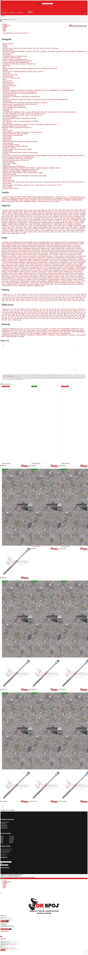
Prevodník (5, 26)
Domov (4, 33)
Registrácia (5, 8)
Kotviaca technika (13, 33)
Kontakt (4, 29)
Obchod (8, 33)
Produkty (5, 24)
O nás (4, 28)
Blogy (4, 30)
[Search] (35, 5)
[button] (70, 24)
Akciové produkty (7, 25)
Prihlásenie (5, 7)
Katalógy (5, 27)
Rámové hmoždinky (21, 33)
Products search (38, 3)
